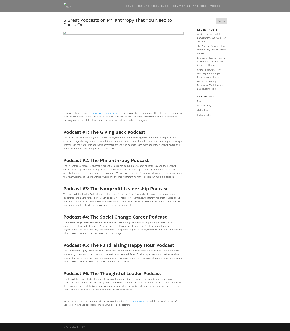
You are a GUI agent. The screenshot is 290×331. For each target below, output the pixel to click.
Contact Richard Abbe (189, 6)
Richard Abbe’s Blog (153, 6)
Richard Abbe (204, 115)
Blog (199, 101)
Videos (215, 6)
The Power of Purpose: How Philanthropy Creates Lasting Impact (211, 50)
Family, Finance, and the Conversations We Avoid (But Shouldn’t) (211, 38)
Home (129, 6)
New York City (204, 105)
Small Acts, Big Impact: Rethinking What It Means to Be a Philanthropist (211, 85)
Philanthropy (203, 110)
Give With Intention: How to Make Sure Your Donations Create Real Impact (211, 62)
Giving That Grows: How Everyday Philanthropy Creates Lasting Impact (209, 73)
